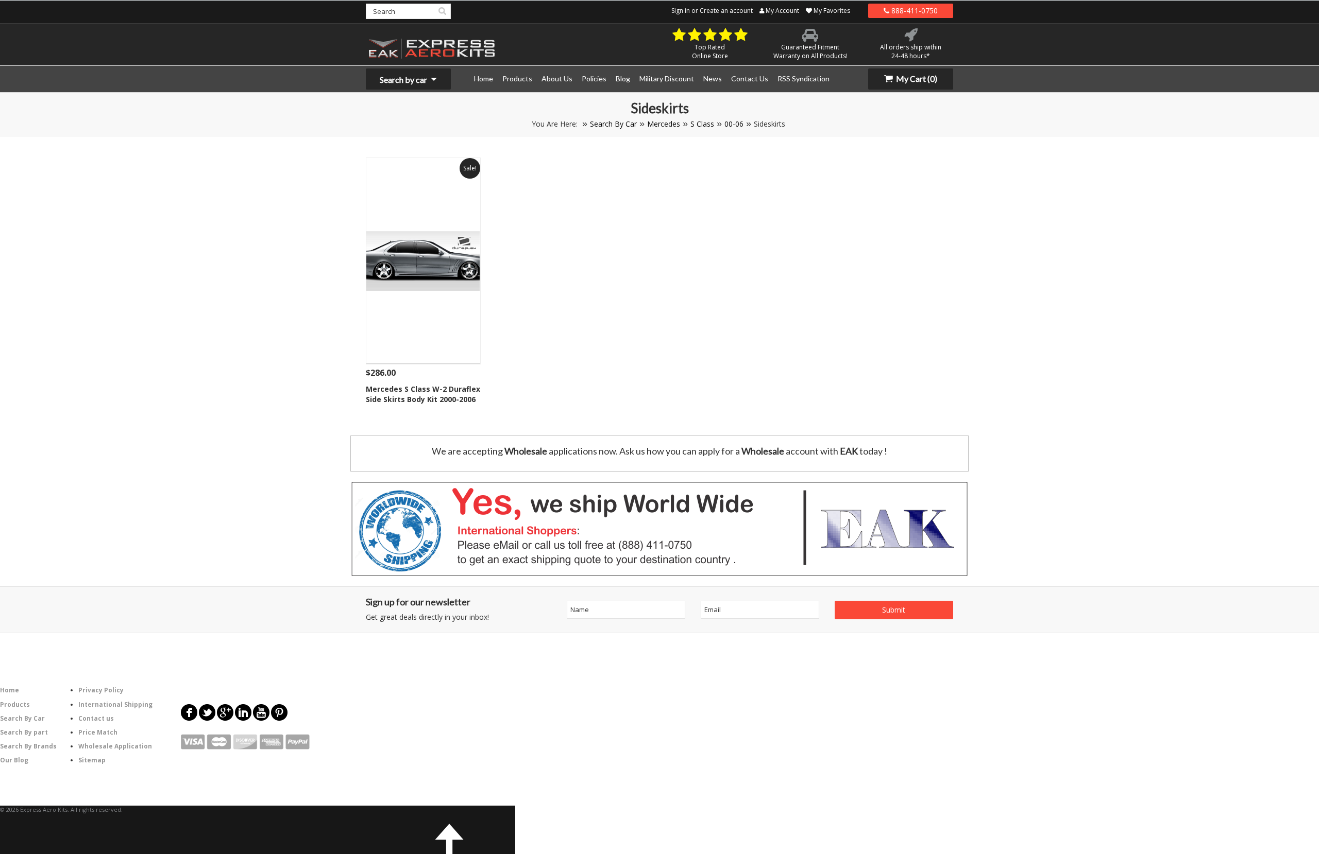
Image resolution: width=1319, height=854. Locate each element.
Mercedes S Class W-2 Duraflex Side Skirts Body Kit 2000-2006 (423, 394)
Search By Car (613, 124)
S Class (702, 124)
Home (9, 690)
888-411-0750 (913, 10)
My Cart (915, 78)
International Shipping (115, 704)
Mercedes (663, 124)
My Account (781, 10)
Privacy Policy (101, 690)
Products (15, 704)
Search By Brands (28, 746)
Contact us (96, 718)
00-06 (733, 124)
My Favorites (831, 10)
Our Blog (14, 760)
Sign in (680, 10)
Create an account (726, 10)
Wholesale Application (115, 746)
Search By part (24, 732)
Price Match (97, 732)
